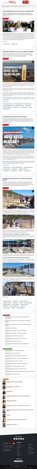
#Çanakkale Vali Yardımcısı (28, 302)
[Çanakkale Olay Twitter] (14, 439)
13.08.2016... (8, 415)
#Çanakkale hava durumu (6, 167)
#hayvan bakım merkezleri (24, 304)
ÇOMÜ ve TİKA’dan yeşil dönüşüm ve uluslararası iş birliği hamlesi (16, 363)
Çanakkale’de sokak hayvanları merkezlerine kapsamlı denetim (16, 355)
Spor (18, 449)
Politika (19, 447)
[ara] (23, 461)
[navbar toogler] (34, 2)
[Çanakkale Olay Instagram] (21, 439)
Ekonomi (30, 447)
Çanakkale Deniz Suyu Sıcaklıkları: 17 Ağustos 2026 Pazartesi (15, 330)
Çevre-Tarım (7, 6)
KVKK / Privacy (11, 467)
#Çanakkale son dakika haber (7, 107)
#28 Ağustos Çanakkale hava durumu (17, 167)
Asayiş (19, 450)
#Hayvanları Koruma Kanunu (7, 302)
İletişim (30, 467)
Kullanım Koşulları (17, 467)
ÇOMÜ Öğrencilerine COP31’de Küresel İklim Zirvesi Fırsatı (15, 366)
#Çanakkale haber (27, 105)
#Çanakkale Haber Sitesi (27, 170)
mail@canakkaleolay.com (7, 450)
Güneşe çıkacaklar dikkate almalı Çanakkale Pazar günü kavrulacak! (17, 343)
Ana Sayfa (3, 6)
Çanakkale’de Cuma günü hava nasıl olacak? (12, 353)
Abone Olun (26, 467)
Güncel (19, 444)
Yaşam (19, 452)
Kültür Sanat (31, 444)
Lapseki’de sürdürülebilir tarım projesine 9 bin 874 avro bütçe (15, 368)
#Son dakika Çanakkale (23, 107)
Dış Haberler (31, 453)
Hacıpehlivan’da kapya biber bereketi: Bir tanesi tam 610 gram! (15, 338)
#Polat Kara (21, 302)
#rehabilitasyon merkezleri (7, 304)
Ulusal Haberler (31, 452)
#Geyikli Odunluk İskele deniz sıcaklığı (8, 105)
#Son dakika (30, 107)
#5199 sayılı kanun (15, 302)
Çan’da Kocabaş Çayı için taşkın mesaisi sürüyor (13, 341)
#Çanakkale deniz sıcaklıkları (20, 105)
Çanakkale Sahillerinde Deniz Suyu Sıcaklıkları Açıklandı (14, 350)
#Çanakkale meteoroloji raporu (28, 167)
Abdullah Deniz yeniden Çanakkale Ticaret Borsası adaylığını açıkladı (17, 358)
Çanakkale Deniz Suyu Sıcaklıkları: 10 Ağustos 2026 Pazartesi (15, 333)
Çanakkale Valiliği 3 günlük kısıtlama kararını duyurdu (14, 335)
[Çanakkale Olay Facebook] (16, 439)
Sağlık (19, 453)
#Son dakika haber (15, 107)
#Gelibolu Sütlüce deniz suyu (27, 103)
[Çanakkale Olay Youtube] (18, 439)
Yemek (30, 450)
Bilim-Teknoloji (31, 449)
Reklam (22, 467)
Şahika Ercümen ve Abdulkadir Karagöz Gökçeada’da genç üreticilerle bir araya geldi (19, 371)
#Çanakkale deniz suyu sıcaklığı (7, 103)
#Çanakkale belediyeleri (15, 304)
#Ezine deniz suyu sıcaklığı (17, 103)
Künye (7, 467)
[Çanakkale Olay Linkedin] (23, 439)
